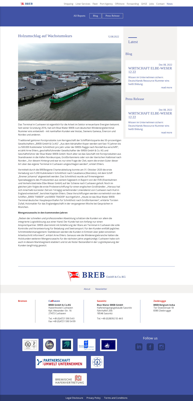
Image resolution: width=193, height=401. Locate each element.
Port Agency (106, 3)
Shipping (68, 3)
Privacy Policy (93, 397)
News (170, 3)
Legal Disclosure (74, 397)
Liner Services (83, 3)
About (87, 289)
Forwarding (133, 3)
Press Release (113, 15)
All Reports (79, 15)
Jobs (151, 3)
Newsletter (101, 289)
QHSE (144, 3)
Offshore (119, 3)
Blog (95, 15)
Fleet (95, 3)
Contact (160, 3)
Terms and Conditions (115, 397)
